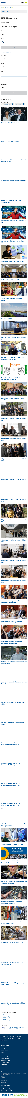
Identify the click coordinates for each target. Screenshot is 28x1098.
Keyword (3, 55)
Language (4, 84)
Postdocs (3, 1066)
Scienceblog (6, 1016)
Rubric (3, 31)
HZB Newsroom (8, 7)
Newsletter (5, 1019)
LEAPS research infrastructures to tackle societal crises (12, 399)
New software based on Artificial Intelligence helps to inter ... (10, 378)
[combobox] (14, 34)
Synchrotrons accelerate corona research (12, 844)
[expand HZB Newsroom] (12, 7)
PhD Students (4, 1064)
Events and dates (7, 1020)
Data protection (16, 1036)
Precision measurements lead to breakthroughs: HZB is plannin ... (10, 743)
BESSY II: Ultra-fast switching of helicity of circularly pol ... (13, 983)
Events (2, 1052)
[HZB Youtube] (10, 1089)
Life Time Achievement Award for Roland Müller (12, 703)
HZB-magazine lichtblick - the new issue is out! (13, 221)
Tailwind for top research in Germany (11, 863)
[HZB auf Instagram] (6, 1089)
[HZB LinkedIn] (2, 1089)
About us (3, 1047)
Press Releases (4, 1050)
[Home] (7, 2)
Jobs (4, 1014)
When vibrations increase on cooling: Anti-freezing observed (13, 824)
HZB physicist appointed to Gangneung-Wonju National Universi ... (12, 358)
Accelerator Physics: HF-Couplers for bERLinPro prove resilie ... (11, 902)
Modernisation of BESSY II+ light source (12, 261)
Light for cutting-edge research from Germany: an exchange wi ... (11, 601)
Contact (3, 1036)
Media (7, 22)
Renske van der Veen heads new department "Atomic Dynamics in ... (14, 882)
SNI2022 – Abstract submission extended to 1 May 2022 (14, 682)
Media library (4, 1048)
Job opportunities (5, 1058)
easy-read (3, 1038)
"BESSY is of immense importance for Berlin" (12, 299)
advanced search (6, 52)
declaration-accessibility (14, 1038)
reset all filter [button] (19, 104)
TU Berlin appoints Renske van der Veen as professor (13, 338)
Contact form (4, 1080)
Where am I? (5, 11)
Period (3, 71)
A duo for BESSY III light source (10, 123)
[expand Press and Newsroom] (3, 7)
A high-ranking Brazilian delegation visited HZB (13, 419)
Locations (3, 1082)
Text (2, 39)
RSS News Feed (6, 1017)
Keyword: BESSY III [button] (7, 104)
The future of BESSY (6, 319)
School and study (5, 1062)
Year (2, 63)
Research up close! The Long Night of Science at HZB (11, 201)
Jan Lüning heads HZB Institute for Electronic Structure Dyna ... (14, 662)
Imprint (9, 1036)
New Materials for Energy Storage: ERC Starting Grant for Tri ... (12, 943)
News (3, 22)
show (14, 47)
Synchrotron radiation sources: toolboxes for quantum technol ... (14, 160)
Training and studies (5, 1060)
